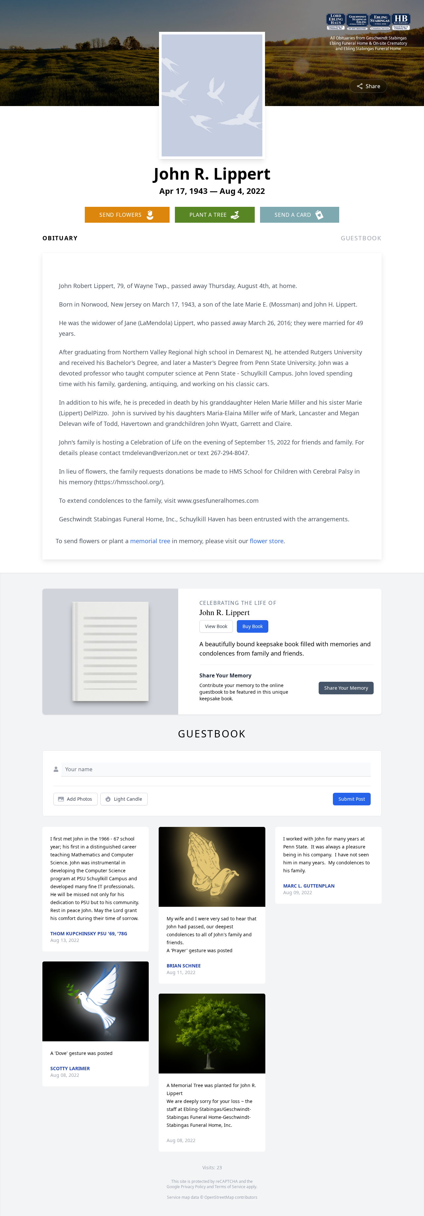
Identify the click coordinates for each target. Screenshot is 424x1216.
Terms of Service (230, 1186)
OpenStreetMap (219, 1197)
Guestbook (361, 238)
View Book (216, 626)
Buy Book (252, 626)
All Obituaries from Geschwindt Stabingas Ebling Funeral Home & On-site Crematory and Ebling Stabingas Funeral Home (368, 43)
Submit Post (352, 799)
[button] (95, 1001)
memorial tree (150, 541)
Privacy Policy (193, 1186)
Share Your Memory (346, 688)
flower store (267, 541)
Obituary (60, 238)
